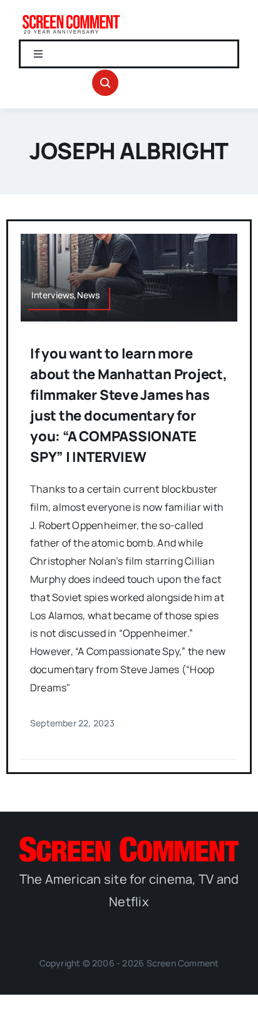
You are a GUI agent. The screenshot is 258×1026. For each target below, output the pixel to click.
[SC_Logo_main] (129, 842)
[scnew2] (71, 17)
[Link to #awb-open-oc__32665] (105, 83)
